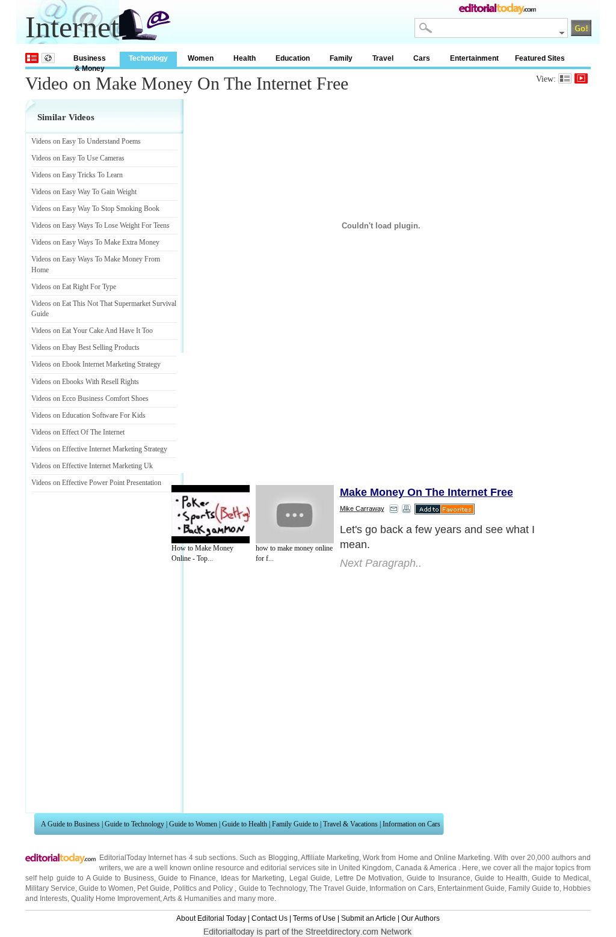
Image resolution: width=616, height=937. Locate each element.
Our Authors (420, 918)
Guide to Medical (560, 878)
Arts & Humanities (192, 898)
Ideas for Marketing (253, 878)
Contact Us (269, 918)
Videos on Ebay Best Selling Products (85, 347)
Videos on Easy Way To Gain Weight (84, 192)
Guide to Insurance (438, 878)
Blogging (283, 857)
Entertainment (474, 58)
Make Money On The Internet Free (426, 492)
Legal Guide (309, 878)
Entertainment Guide (471, 888)
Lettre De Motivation (368, 878)
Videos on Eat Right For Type (73, 286)
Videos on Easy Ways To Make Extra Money (95, 242)
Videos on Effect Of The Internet (78, 432)
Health (244, 58)
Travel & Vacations (350, 824)
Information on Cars (411, 824)
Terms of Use (314, 918)
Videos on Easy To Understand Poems (86, 141)
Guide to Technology (134, 824)
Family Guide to (295, 824)
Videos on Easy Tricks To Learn (77, 175)
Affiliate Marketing (330, 857)
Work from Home (390, 857)
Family (341, 58)
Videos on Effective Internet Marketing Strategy (99, 449)
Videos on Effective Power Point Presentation (96, 482)
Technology (148, 58)
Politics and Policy (204, 888)
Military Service (50, 888)
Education (293, 58)
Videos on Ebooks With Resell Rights (85, 381)
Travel (382, 58)
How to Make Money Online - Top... (202, 553)
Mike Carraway (362, 508)
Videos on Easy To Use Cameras (78, 158)
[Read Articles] (564, 78)
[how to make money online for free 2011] (295, 514)
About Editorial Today (211, 918)
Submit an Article (368, 918)
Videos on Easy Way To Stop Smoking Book (95, 208)
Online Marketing (462, 857)
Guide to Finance (187, 878)
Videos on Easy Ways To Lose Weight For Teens (100, 225)
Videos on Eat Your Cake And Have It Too (92, 330)
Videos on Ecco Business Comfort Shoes (90, 398)
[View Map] (48, 58)
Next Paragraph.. (381, 563)
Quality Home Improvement (115, 898)
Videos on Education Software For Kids (88, 415)
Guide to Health (244, 824)
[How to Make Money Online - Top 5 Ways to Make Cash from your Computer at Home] (210, 514)
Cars (421, 58)
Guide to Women (193, 824)
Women (201, 58)
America (443, 868)
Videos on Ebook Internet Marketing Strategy (96, 364)
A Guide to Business (70, 824)
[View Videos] (581, 78)
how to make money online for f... (294, 553)
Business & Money (89, 60)
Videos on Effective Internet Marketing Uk (92, 466)
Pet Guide (153, 888)
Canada (408, 868)
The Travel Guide (337, 888)
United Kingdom (365, 868)
